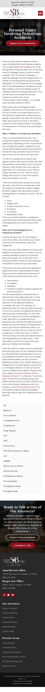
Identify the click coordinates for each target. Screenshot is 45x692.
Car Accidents (9, 415)
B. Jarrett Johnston (10, 613)
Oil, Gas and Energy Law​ (12, 661)
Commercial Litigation (11, 652)
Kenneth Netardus (10, 622)
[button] (40, 13)
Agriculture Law (9, 666)
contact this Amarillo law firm (22, 387)
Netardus (6, 376)
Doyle (15, 376)
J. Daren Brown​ (8, 617)
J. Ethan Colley (8, 631)
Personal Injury (10, 481)
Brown (35, 373)
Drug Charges (9, 430)
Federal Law (9, 446)
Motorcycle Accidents (13, 466)
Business (7, 410)
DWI (5, 441)
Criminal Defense (9, 647)
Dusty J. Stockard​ (9, 608)
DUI (5, 435)
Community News (11, 420)
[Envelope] (8, 595)
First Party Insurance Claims (16, 451)
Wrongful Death (10, 491)
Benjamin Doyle (8, 626)
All (4, 405)
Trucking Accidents (12, 486)
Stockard (18, 373)
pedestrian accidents (23, 67)
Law (5, 456)
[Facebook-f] (4, 595)
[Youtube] (13, 595)
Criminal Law (9, 425)
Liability (6, 461)
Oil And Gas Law (10, 471)
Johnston (27, 373)
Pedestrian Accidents (12, 476)
